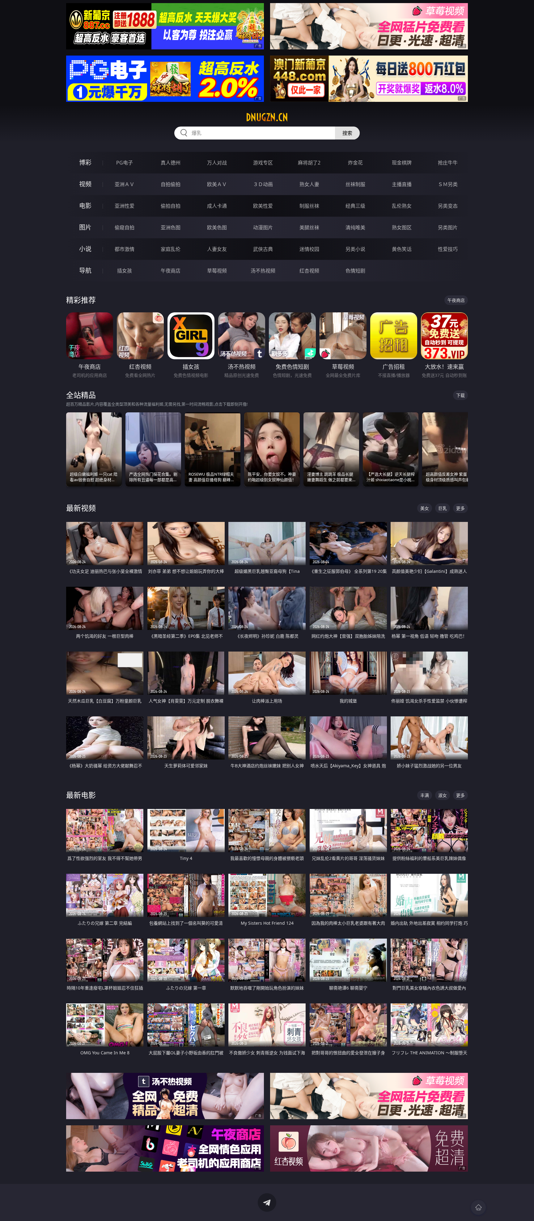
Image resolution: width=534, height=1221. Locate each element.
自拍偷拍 (170, 184)
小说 (85, 249)
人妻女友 (217, 249)
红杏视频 (309, 270)
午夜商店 (170, 270)
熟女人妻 (309, 184)
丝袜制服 (355, 184)
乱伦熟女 (402, 205)
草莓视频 (217, 270)
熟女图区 (402, 227)
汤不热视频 (263, 270)
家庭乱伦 (170, 249)
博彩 (85, 162)
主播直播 (402, 184)
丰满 (424, 795)
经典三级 (355, 205)
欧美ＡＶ (217, 184)
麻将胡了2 (309, 162)
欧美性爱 (263, 205)
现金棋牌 (402, 162)
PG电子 (124, 162)
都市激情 (124, 249)
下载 (460, 395)
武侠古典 (263, 249)
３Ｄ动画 (263, 184)
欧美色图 (217, 227)
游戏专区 (263, 162)
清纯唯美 (355, 227)
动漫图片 (263, 227)
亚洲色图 (170, 227)
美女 (424, 508)
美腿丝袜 (309, 227)
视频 (85, 184)
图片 (85, 227)
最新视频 (81, 508)
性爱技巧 (448, 249)
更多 (460, 508)
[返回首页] (478, 1207)
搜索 (347, 133)
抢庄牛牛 (448, 162)
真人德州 (170, 162)
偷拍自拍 (170, 205)
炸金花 (355, 162)
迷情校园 (309, 249)
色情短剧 (355, 270)
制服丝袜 (309, 205)
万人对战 (217, 162)
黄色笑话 (402, 249)
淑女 (442, 795)
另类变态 (448, 205)
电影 (85, 206)
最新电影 (81, 795)
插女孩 (124, 270)
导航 (85, 270)
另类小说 (355, 249)
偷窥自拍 (124, 227)
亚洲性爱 (124, 205)
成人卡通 (217, 205)
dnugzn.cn (267, 117)
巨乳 (442, 508)
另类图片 (448, 227)
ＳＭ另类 (448, 184)
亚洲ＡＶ (124, 184)
